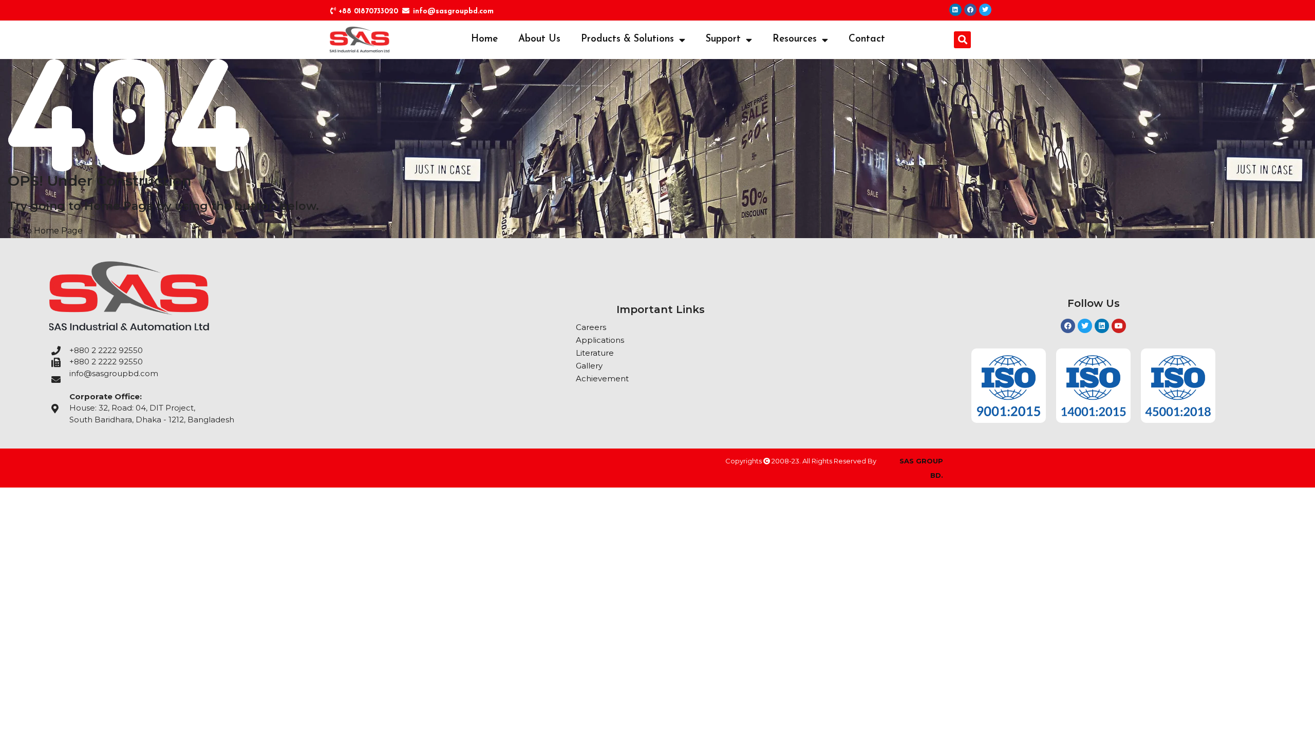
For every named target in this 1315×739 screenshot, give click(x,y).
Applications (600, 340)
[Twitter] (985, 10)
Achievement (602, 378)
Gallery (589, 366)
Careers (591, 327)
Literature (595, 353)
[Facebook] (970, 10)
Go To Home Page (45, 231)
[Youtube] (1119, 326)
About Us (539, 39)
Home (484, 39)
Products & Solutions (627, 39)
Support (723, 39)
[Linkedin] (955, 10)
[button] (962, 39)
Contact (867, 39)
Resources (795, 39)
